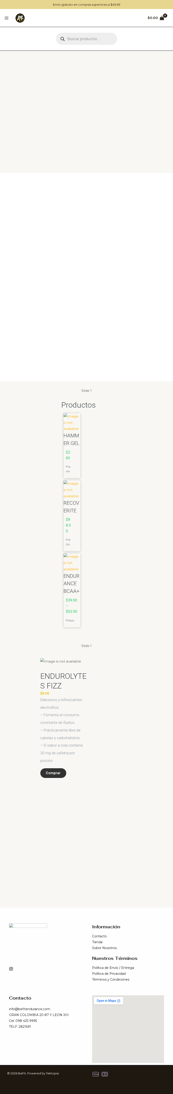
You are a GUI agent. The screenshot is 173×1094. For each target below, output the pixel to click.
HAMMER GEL (72, 439)
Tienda (97, 942)
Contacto (99, 936)
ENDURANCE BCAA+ (72, 583)
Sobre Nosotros (104, 948)
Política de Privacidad (109, 974)
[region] (86, 277)
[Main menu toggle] (6, 18)
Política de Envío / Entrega (113, 968)
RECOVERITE (71, 507)
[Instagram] (11, 969)
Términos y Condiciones (110, 979)
